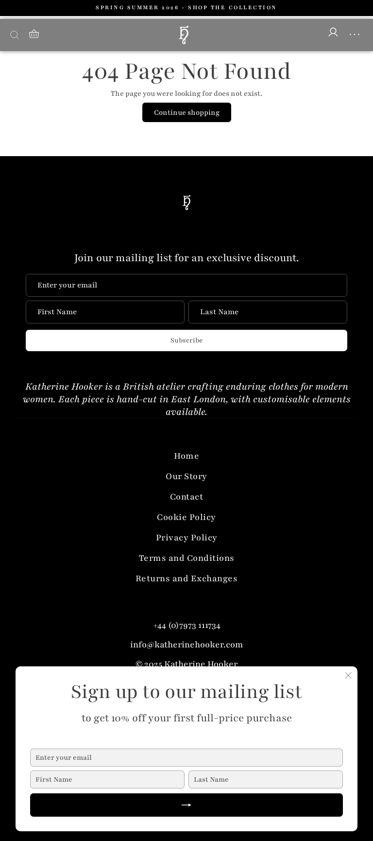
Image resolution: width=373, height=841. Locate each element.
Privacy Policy (187, 537)
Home (186, 456)
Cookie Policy (186, 517)
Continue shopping (187, 112)
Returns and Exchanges (187, 578)
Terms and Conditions (187, 558)
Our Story (186, 476)
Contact (186, 496)
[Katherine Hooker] (183, 35)
